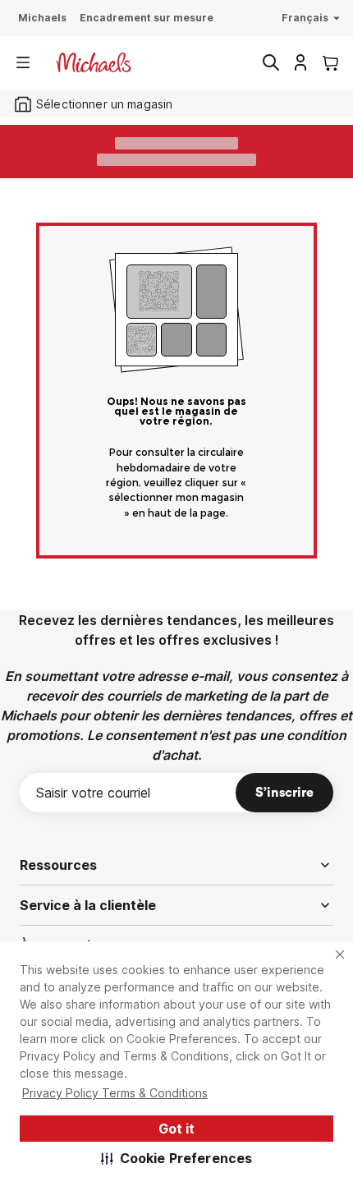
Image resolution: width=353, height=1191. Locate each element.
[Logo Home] (94, 62)
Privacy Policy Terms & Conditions (115, 1093)
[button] (177, 1158)
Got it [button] (176, 1128)
